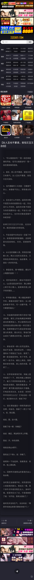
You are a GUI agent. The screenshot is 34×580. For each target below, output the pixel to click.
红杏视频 (8, 86)
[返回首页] (31, 576)
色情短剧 (23, 86)
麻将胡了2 (8, 51)
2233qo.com (16, 37)
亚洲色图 (15, 69)
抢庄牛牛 (30, 51)
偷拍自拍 (15, 62)
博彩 (2, 50)
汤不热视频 (30, 83)
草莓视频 (23, 83)
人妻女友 (23, 76)
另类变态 (30, 65)
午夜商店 (15, 83)
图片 (2, 71)
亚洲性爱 (8, 62)
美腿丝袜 (8, 72)
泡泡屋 (16, 86)
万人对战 (23, 48)
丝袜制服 (15, 58)
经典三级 (15, 65)
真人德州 (15, 48)
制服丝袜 (8, 65)
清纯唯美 (15, 72)
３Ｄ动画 (30, 55)
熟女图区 (23, 72)
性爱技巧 (30, 79)
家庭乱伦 (15, 76)
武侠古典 (30, 76)
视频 (2, 57)
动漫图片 (30, 69)
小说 (2, 78)
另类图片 (30, 72)
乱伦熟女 (23, 65)
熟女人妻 (8, 58)
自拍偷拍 (15, 55)
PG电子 (8, 48)
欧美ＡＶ (23, 55)
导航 (2, 85)
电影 (2, 64)
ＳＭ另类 (30, 58)
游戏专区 (30, 48)
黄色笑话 (23, 79)
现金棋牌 (23, 51)
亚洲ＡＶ (8, 55)
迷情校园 (8, 79)
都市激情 (8, 76)
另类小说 (15, 79)
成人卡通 (23, 62)
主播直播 (23, 58)
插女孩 (8, 83)
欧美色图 (23, 69)
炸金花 (16, 51)
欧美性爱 (30, 62)
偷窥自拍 (8, 69)
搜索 (30, 42)
